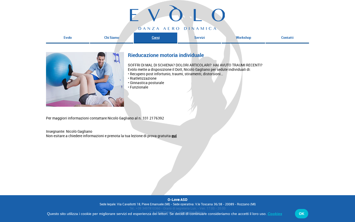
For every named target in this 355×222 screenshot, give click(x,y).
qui (174, 135)
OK (301, 214)
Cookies (275, 214)
